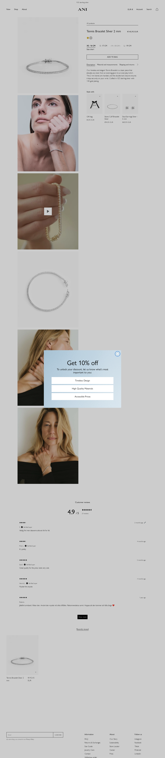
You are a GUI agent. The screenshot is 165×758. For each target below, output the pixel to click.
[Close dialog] (117, 353)
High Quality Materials (82, 388)
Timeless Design (82, 380)
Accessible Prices (82, 396)
